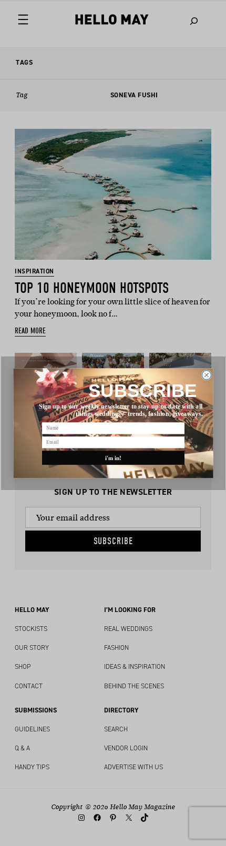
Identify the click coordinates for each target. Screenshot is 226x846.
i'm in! (113, 457)
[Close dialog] (206, 374)
